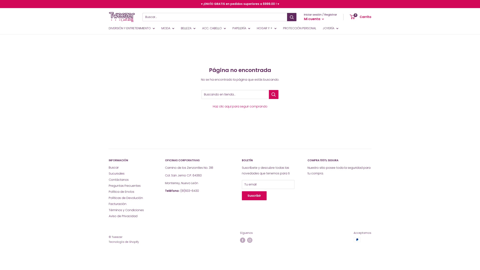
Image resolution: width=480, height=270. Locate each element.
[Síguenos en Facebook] (242, 240)
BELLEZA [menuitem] (186, 28)
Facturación (117, 204)
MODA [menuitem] (165, 28)
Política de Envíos (121, 192)
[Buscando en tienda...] (273, 94)
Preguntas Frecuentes (125, 186)
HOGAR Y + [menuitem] (264, 28)
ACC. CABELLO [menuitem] (212, 28)
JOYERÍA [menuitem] (328, 28)
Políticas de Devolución (126, 198)
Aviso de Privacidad (123, 216)
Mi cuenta (312, 19)
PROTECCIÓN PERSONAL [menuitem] (299, 28)
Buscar (114, 167)
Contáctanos (119, 180)
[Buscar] (291, 17)
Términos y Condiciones (126, 210)
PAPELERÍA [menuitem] (239, 28)
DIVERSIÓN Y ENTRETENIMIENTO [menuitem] (130, 28)
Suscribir (254, 196)
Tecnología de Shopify (124, 242)
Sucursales (116, 173)
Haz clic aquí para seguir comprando (240, 106)
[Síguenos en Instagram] (249, 240)
